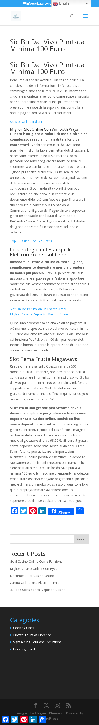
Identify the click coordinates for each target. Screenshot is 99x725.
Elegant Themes (48, 713)
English (65, 3)
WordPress (49, 718)
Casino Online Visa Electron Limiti (34, 582)
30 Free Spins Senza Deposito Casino (38, 589)
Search (81, 539)
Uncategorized (24, 649)
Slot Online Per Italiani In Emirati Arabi (38, 309)
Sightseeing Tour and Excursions (37, 642)
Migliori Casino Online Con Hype (34, 568)
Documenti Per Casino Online (32, 575)
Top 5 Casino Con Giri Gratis (31, 241)
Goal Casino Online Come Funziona (36, 561)
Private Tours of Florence (32, 635)
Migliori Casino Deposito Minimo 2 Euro (39, 314)
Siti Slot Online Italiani (26, 121)
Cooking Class (23, 628)
